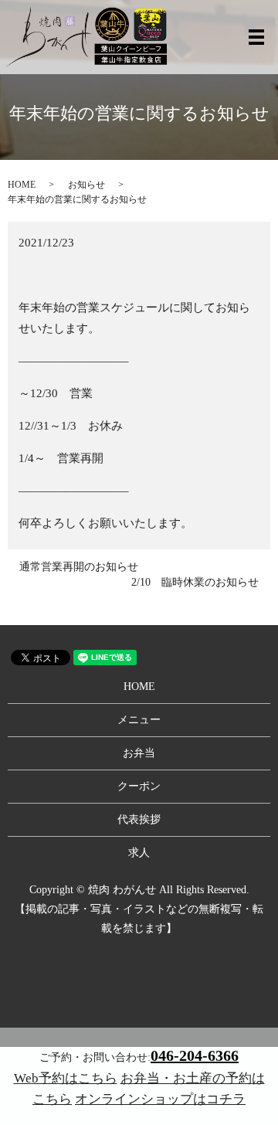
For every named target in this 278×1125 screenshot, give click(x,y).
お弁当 (139, 753)
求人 (139, 852)
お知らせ (86, 184)
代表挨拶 (139, 819)
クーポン (139, 786)
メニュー (139, 720)
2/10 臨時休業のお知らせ (195, 582)
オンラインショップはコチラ (160, 1099)
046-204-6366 (195, 1055)
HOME (22, 184)
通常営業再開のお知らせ (78, 567)
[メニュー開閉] (256, 37)
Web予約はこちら (65, 1078)
